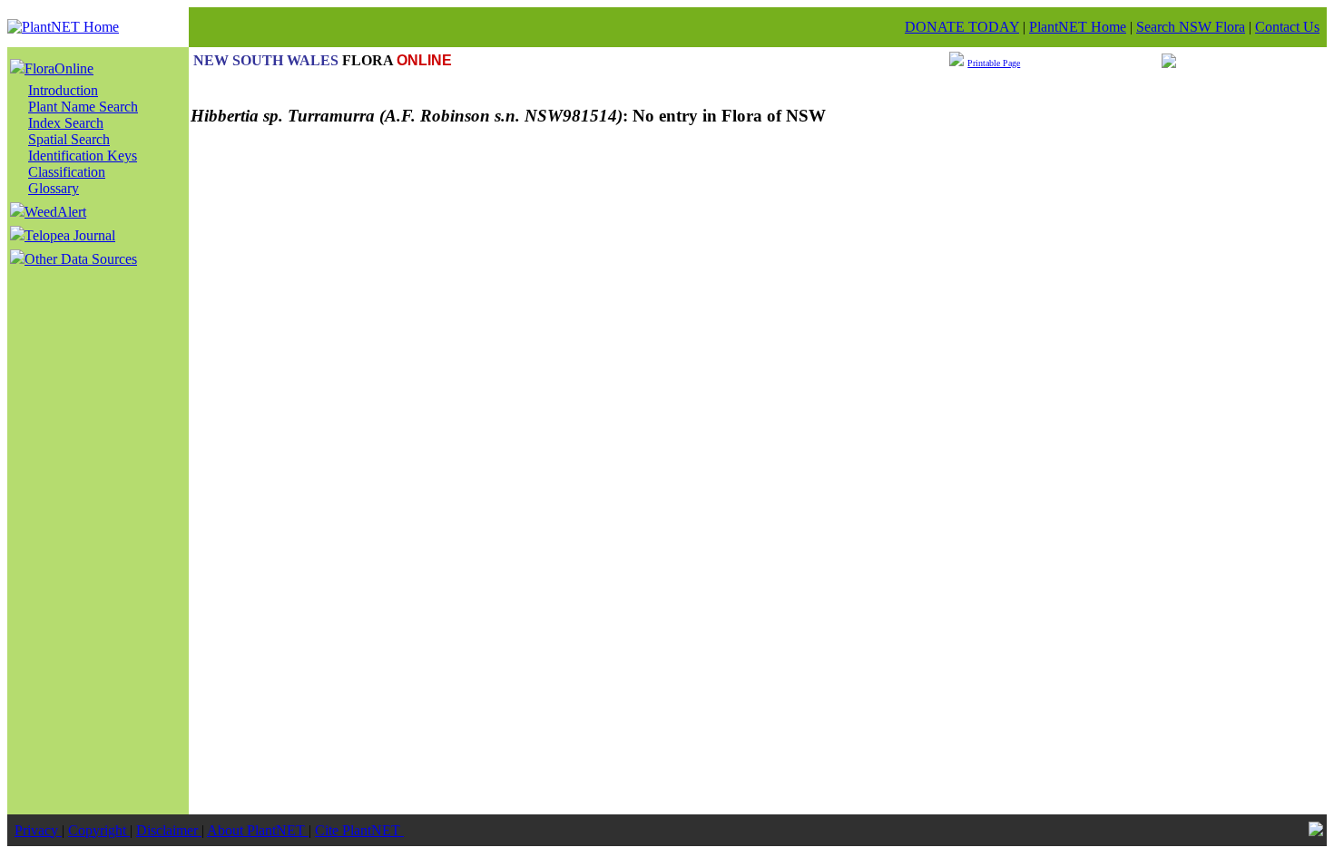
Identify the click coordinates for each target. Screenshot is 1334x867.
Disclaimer (168, 830)
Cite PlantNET (359, 830)
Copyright (99, 830)
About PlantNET (258, 830)
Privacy (38, 830)
